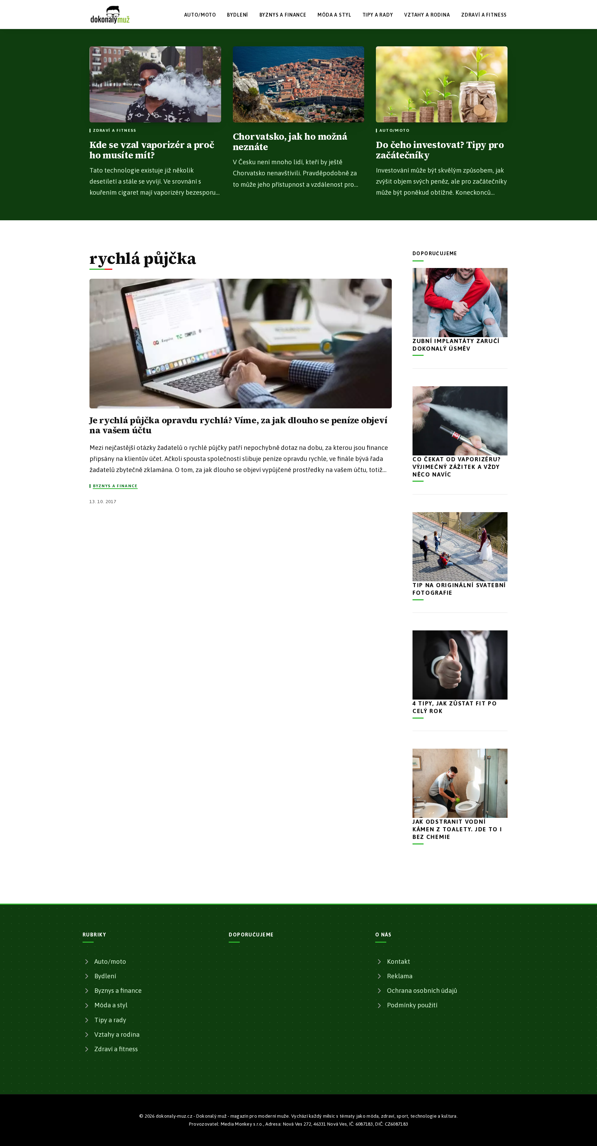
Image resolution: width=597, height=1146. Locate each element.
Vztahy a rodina (427, 15)
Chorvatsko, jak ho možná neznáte (290, 141)
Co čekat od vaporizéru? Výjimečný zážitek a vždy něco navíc (457, 467)
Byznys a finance (282, 15)
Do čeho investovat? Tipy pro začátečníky (440, 150)
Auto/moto (200, 15)
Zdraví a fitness (484, 15)
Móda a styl (334, 15)
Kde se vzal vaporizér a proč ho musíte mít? (151, 150)
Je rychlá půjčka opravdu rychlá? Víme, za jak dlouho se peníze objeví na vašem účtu (238, 425)
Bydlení (237, 15)
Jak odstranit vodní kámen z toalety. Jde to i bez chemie (457, 829)
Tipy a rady (377, 15)
